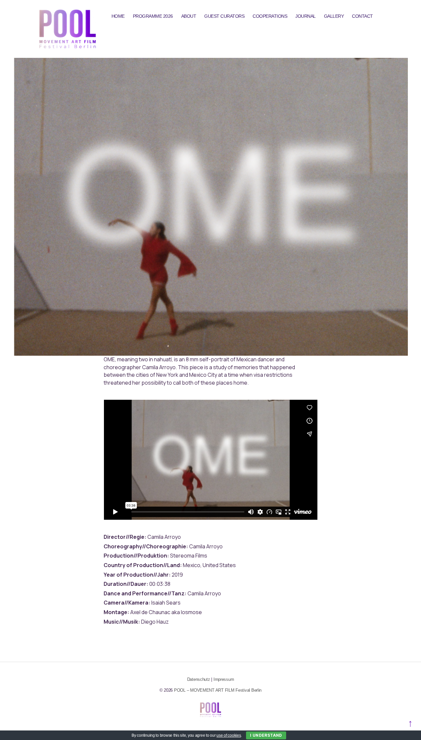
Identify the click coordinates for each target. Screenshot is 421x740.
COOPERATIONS (270, 16)
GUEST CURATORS (224, 16)
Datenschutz (198, 679)
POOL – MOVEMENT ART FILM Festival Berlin (217, 690)
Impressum (223, 679)
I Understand (266, 735)
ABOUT (188, 16)
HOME (118, 16)
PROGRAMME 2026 (153, 16)
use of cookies (228, 735)
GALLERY (334, 16)
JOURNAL (305, 16)
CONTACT (362, 16)
